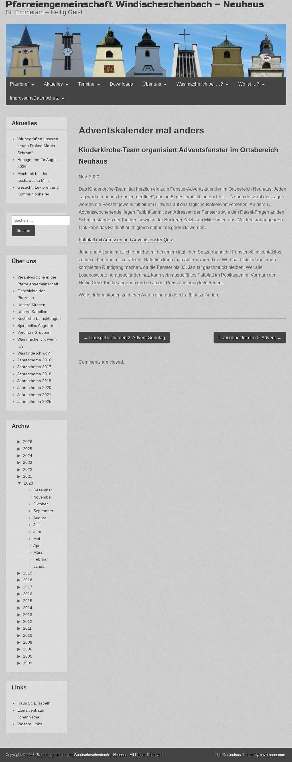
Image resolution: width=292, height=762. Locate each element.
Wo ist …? (248, 84)
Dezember (42, 490)
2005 (27, 656)
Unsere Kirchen (31, 304)
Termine (86, 84)
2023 (27, 462)
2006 (27, 649)
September (43, 510)
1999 (27, 663)
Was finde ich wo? (33, 353)
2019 (27, 573)
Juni (37, 531)
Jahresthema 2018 (34, 374)
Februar (40, 559)
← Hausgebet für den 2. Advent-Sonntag (124, 337)
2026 (27, 441)
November (42, 497)
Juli (36, 524)
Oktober (40, 504)
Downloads (121, 84)
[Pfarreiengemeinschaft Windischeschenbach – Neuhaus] (146, 38)
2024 (27, 455)
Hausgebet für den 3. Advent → (249, 337)
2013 (27, 614)
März (37, 552)
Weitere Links (29, 724)
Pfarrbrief (19, 84)
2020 (28, 483)
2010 (27, 635)
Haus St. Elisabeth (33, 703)
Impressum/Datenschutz (34, 98)
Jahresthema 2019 (34, 380)
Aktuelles (53, 84)
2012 (27, 621)
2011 (27, 628)
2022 (27, 469)
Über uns (152, 84)
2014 (27, 608)
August (39, 518)
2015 (27, 600)
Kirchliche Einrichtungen (39, 318)
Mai (36, 538)
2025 (27, 448)
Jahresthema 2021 (34, 394)
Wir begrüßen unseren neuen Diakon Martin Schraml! (37, 146)
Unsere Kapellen (32, 311)
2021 (27, 476)
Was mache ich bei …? (200, 84)
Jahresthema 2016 (34, 360)
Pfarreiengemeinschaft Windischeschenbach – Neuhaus (82, 755)
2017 (27, 587)
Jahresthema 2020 (34, 387)
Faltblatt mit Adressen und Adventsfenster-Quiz (126, 239)
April (37, 545)
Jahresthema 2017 (34, 366)
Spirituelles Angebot (35, 325)
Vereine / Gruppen (33, 332)
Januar (39, 566)
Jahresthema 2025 (34, 401)
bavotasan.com (272, 755)
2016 (27, 594)
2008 (27, 642)
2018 (27, 580)
